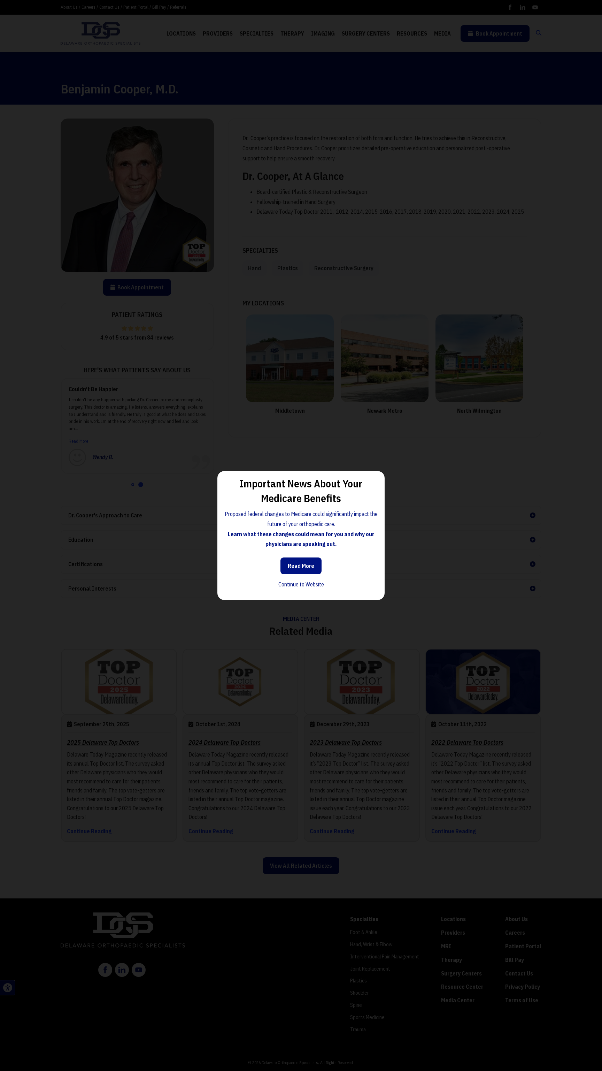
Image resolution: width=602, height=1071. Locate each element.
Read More (301, 565)
